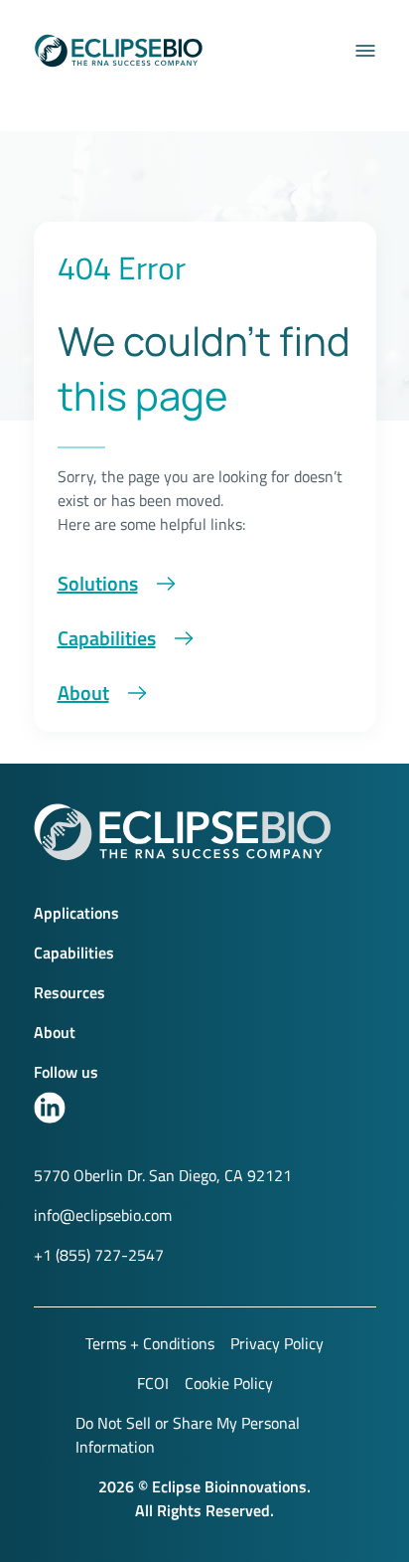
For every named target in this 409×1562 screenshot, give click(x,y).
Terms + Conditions (149, 1343)
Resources (69, 992)
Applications (76, 913)
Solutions (98, 583)
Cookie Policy (229, 1383)
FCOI (153, 1383)
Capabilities (107, 637)
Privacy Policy (277, 1343)
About (83, 692)
